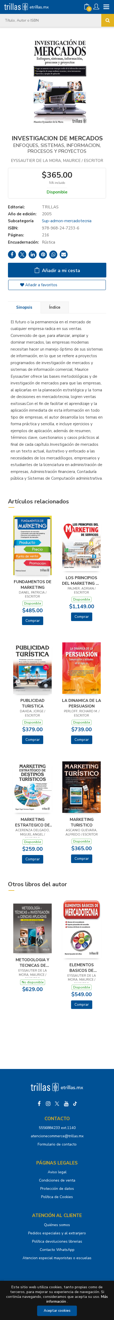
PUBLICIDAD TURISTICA (32, 703)
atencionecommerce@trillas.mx (57, 1136)
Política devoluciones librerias (57, 1241)
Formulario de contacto (57, 1144)
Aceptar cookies (57, 1310)
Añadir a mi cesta (60, 270)
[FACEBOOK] (39, 1104)
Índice (54, 307)
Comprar (32, 620)
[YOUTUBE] (66, 1104)
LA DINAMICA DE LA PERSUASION (81, 703)
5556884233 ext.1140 (57, 1127)
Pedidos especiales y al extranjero (57, 1233)
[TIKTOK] (75, 1104)
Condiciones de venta (57, 1180)
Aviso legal (57, 1172)
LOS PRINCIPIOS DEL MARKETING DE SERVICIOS (81, 580)
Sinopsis (24, 307)
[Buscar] (107, 20)
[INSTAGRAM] (48, 1104)
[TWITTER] (57, 1104)
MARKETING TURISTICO (82, 822)
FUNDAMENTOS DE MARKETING (32, 584)
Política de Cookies (57, 1196)
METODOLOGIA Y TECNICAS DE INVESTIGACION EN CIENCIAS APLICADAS (32, 962)
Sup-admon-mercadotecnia (66, 221)
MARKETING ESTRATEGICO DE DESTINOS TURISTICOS (32, 822)
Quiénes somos (57, 1224)
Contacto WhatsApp (57, 1249)
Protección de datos (57, 1188)
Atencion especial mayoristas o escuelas (57, 1258)
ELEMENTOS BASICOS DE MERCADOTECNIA (81, 967)
